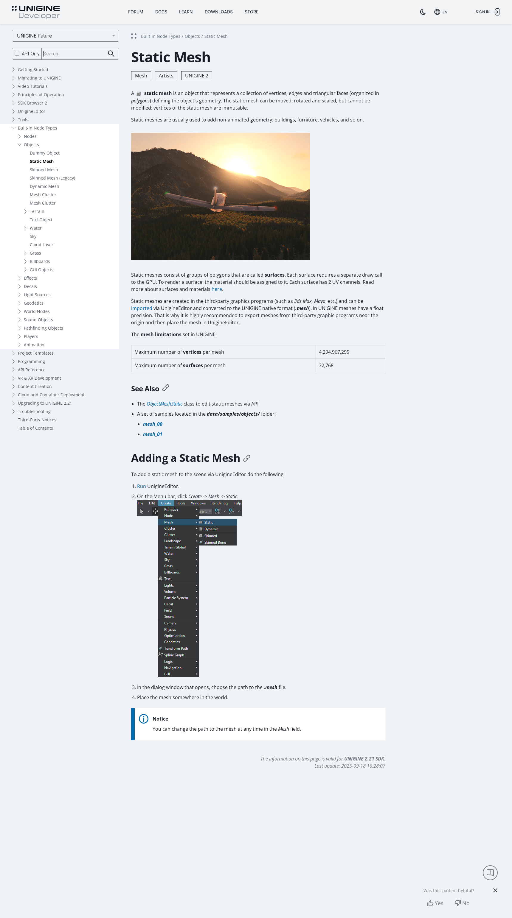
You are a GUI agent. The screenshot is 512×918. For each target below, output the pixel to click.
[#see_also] (165, 388)
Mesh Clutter (43, 203)
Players (31, 336)
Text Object (41, 219)
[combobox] (442, 12)
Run (141, 486)
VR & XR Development (39, 378)
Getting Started (33, 69)
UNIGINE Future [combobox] (34, 36)
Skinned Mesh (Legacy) (52, 178)
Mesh (141, 75)
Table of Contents (35, 428)
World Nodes (37, 311)
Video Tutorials (33, 86)
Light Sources (37, 294)
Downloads (219, 11)
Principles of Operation (41, 94)
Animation (34, 344)
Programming (31, 361)
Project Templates (36, 353)
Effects (30, 278)
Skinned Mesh (44, 169)
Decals (30, 286)
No (466, 903)
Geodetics (34, 303)
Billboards (40, 261)
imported (141, 308)
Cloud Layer (41, 244)
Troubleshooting (34, 411)
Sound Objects (38, 319)
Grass (35, 253)
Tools (23, 119)
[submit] (111, 54)
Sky (33, 236)
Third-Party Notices (37, 420)
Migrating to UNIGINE (39, 78)
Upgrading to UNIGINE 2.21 (45, 403)
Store (251, 11)
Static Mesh (42, 161)
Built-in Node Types (37, 128)
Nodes (30, 136)
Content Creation (35, 386)
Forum (135, 11)
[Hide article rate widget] (495, 890)
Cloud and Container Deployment (51, 395)
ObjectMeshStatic (164, 403)
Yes (439, 903)
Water (36, 228)
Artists (166, 75)
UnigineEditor (31, 111)
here (217, 289)
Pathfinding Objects (43, 328)
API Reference (32, 370)
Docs (161, 11)
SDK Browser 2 (32, 103)
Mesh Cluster (43, 194)
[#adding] (246, 458)
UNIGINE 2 (196, 75)
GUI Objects (41, 269)
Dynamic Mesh (44, 186)
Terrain (37, 211)
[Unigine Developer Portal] (36, 13)
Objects (31, 144)
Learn (186, 11)
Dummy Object (45, 153)
